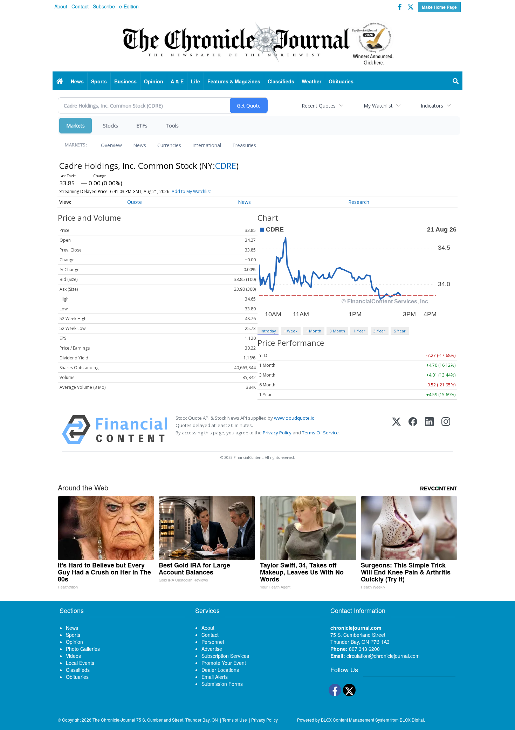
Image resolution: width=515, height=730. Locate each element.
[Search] (455, 81)
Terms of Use (234, 720)
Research (358, 202)
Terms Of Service (320, 432)
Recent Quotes (319, 105)
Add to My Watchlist (191, 191)
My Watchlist (378, 105)
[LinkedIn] (429, 429)
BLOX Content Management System (355, 720)
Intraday (268, 330)
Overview (111, 145)
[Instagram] (446, 429)
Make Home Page (439, 7)
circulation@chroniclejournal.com (383, 655)
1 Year (359, 330)
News (139, 145)
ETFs (141, 125)
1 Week (290, 330)
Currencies (169, 145)
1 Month (313, 330)
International (206, 145)
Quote (134, 202)
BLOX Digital (412, 720)
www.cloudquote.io (294, 418)
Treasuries (244, 145)
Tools (172, 125)
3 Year (379, 330)
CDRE (225, 165)
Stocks (110, 125)
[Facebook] (413, 429)
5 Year (400, 330)
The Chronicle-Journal (113, 720)
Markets (75, 125)
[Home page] (257, 42)
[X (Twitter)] (396, 429)
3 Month (337, 330)
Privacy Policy (277, 432)
